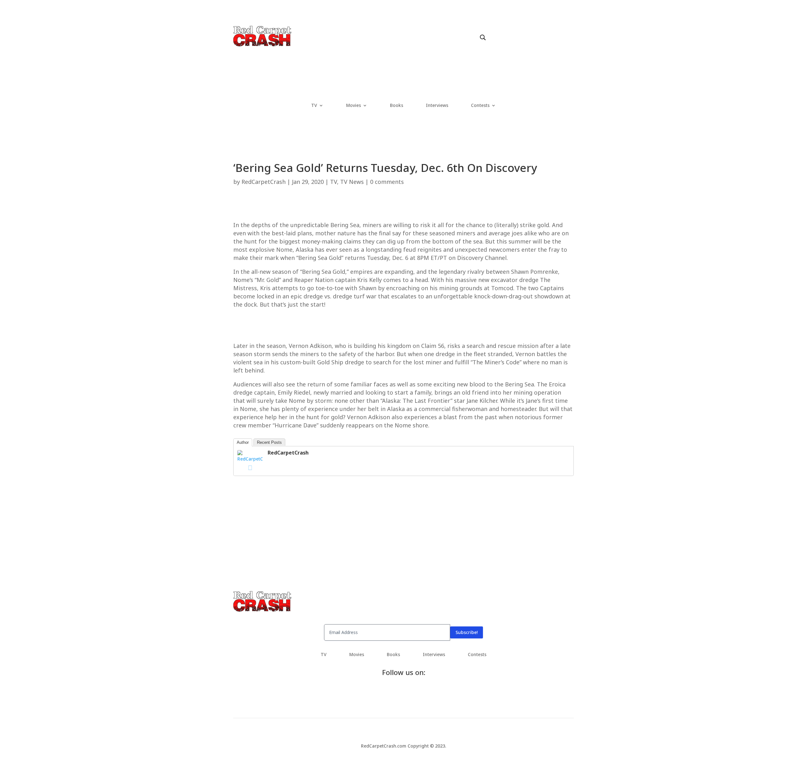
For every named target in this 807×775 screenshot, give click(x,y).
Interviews (437, 105)
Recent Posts (269, 442)
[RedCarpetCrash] (250, 459)
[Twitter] (250, 468)
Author (243, 442)
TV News (352, 181)
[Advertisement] (403, 206)
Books (396, 105)
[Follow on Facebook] (494, 31)
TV (314, 105)
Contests (480, 105)
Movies (353, 105)
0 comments (387, 181)
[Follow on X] (506, 31)
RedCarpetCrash (263, 181)
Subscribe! (467, 632)
